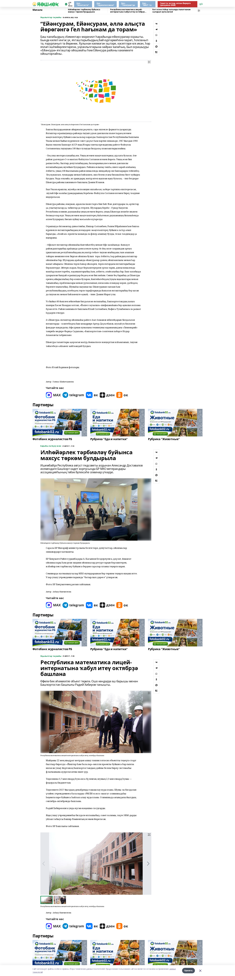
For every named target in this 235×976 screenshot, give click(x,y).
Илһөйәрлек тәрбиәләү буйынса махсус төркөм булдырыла (84, 10)
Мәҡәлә (37, 9)
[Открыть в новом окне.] (53, 395)
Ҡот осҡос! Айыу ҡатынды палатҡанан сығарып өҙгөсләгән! (171, 10)
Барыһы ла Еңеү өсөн (50, 446)
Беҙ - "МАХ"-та (146, 4)
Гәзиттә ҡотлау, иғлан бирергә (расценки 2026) (175, 4)
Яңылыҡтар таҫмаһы (50, 17)
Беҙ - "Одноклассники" (105, 4)
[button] (148, 864)
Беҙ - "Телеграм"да (128, 4)
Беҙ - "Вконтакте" (83, 4)
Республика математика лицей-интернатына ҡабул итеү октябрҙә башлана (127, 10)
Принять (188, 970)
